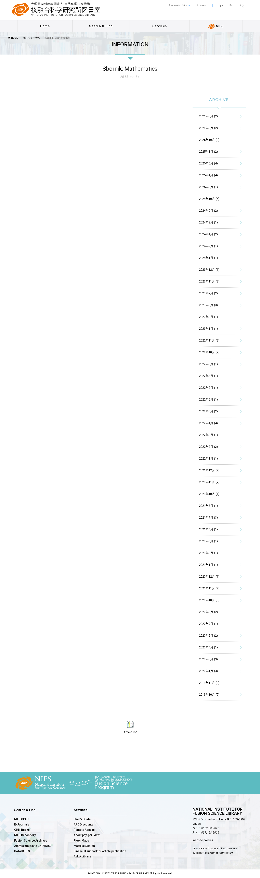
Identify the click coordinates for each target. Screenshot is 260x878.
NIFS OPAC (21, 819)
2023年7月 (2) (208, 293)
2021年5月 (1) (208, 541)
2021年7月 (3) (208, 517)
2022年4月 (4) (208, 423)
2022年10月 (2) (209, 352)
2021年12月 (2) (209, 470)
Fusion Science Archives (30, 840)
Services (159, 26)
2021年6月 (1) (208, 529)
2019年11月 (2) (209, 683)
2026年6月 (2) (208, 116)
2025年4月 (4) (208, 175)
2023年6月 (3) (208, 305)
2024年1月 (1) (208, 258)
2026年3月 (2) (208, 128)
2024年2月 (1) (208, 246)
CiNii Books (22, 829)
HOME (14, 37)
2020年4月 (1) (208, 647)
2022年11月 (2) (209, 340)
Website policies (203, 840)
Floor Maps (81, 840)
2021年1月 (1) (208, 565)
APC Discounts (83, 824)
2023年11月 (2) (209, 281)
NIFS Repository (25, 835)
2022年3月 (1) (208, 435)
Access (201, 5)
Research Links (178, 5)
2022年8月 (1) (208, 376)
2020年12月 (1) (209, 576)
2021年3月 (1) (208, 553)
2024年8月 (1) (208, 222)
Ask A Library (82, 856)
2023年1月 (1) (208, 329)
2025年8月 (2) (208, 151)
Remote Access (84, 829)
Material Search (84, 845)
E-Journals (21, 824)
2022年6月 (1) (208, 399)
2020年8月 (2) (208, 612)
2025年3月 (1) (208, 187)
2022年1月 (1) (208, 458)
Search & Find (101, 26)
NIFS (219, 26)
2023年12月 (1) (209, 270)
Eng (231, 5)
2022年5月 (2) (208, 411)
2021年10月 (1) (209, 494)
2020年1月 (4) (208, 671)
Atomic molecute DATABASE (32, 845)
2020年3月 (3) (208, 659)
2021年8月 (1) (208, 506)
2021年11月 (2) (209, 482)
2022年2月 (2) (208, 447)
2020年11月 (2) (209, 588)
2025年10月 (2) (209, 140)
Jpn (221, 5)
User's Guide (82, 819)
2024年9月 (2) (208, 210)
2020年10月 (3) (209, 600)
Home (45, 26)
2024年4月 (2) (208, 234)
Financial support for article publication (100, 851)
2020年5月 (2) (208, 635)
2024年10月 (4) (209, 199)
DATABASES (22, 851)
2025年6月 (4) (208, 163)
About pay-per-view (87, 835)
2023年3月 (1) (208, 317)
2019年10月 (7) (209, 694)
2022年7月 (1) (208, 388)
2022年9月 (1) (208, 364)
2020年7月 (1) (208, 624)
